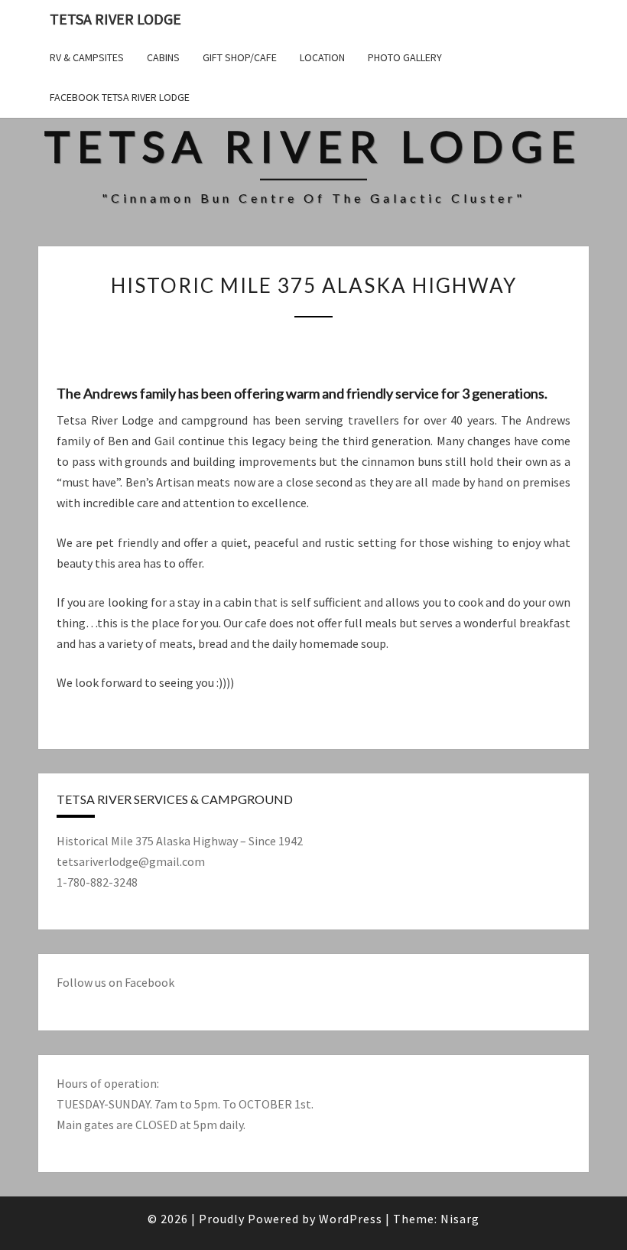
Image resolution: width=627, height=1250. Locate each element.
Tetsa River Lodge (115, 18)
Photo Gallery (405, 57)
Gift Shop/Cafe (240, 57)
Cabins (163, 57)
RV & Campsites (87, 57)
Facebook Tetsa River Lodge (120, 97)
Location (322, 57)
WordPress (350, 1218)
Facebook (149, 982)
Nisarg (459, 1218)
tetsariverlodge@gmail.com (131, 861)
